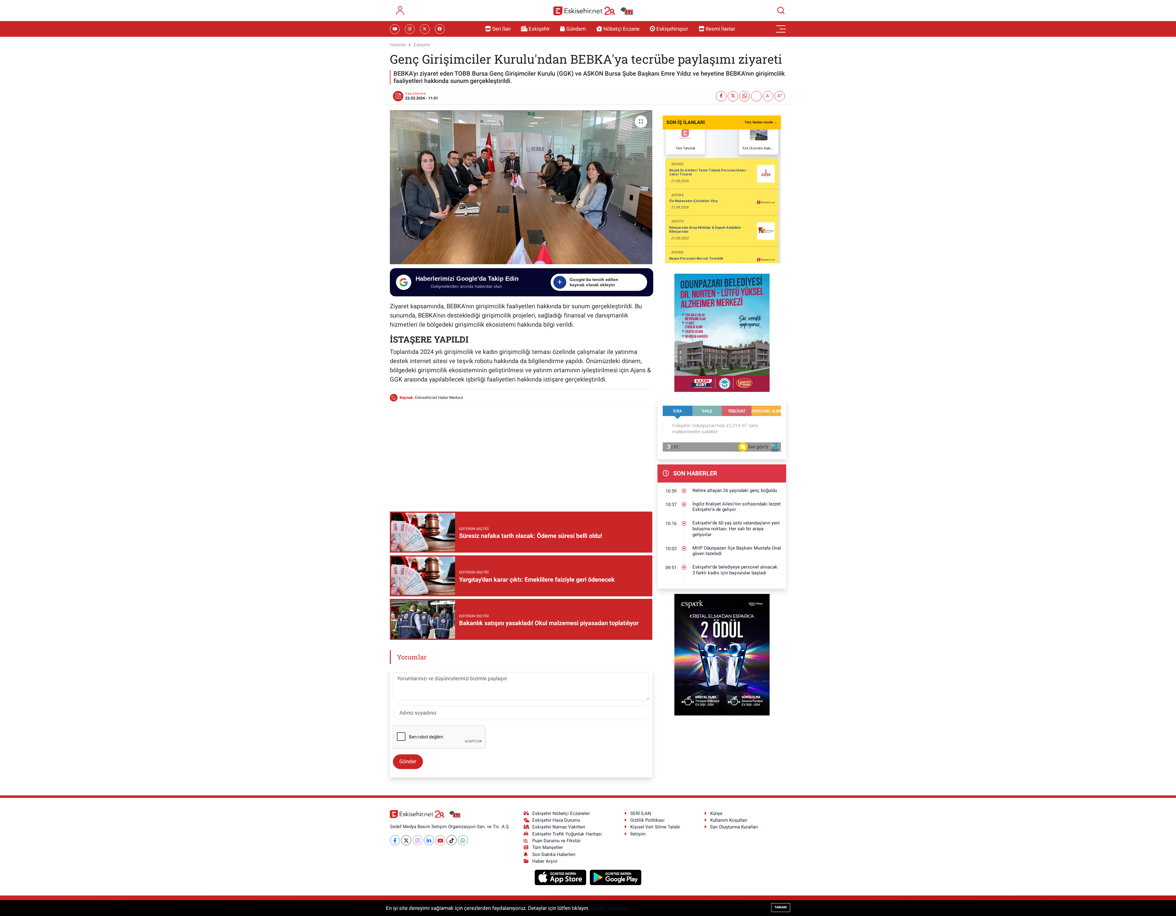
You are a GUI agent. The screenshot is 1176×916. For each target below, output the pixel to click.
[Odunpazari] (722, 332)
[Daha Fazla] (756, 96)
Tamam (781, 907)
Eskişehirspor (672, 29)
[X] (406, 840)
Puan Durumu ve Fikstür (556, 840)
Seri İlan (501, 29)
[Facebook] (395, 840)
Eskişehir (539, 29)
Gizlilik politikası (609, 908)
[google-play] (616, 877)
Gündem (576, 29)
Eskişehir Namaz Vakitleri (558, 827)
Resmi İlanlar (720, 29)
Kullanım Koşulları (728, 820)
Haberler (398, 44)
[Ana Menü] (781, 29)
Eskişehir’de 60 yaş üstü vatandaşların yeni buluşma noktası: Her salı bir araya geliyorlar (736, 528)
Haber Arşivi (544, 861)
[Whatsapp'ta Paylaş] (744, 96)
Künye (716, 813)
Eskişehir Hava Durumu (556, 820)
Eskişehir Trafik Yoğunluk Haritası (567, 834)
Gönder (408, 761)
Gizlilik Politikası (647, 820)
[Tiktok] (452, 840)
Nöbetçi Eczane (621, 29)
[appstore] (561, 877)
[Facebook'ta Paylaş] (721, 96)
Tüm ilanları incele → (760, 122)
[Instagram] (418, 840)
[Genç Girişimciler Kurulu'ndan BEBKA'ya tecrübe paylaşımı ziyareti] (521, 187)
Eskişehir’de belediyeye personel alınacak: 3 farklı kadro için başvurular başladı (735, 570)
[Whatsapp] (463, 840)
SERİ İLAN (640, 813)
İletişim (638, 834)
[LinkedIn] (429, 840)
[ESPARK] (722, 654)
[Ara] (781, 10)
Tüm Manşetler (547, 847)
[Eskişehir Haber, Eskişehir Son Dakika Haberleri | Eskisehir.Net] (593, 10)
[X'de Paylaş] (733, 96)
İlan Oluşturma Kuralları (734, 827)
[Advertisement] (520, 454)
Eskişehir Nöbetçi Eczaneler (561, 813)
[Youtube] (440, 840)
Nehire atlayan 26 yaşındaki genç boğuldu (734, 490)
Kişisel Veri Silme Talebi (655, 827)
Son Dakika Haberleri (553, 854)
